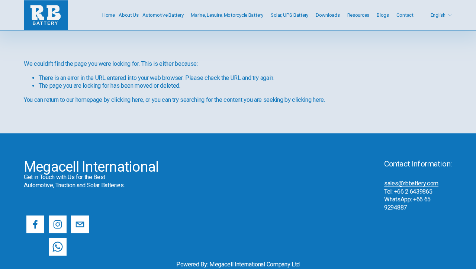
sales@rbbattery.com (411, 183)
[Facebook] (35, 224)
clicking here (127, 99)
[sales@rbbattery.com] (80, 224)
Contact (405, 15)
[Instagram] (58, 224)
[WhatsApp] (58, 247)
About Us (129, 15)
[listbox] (436, 15)
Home (108, 15)
